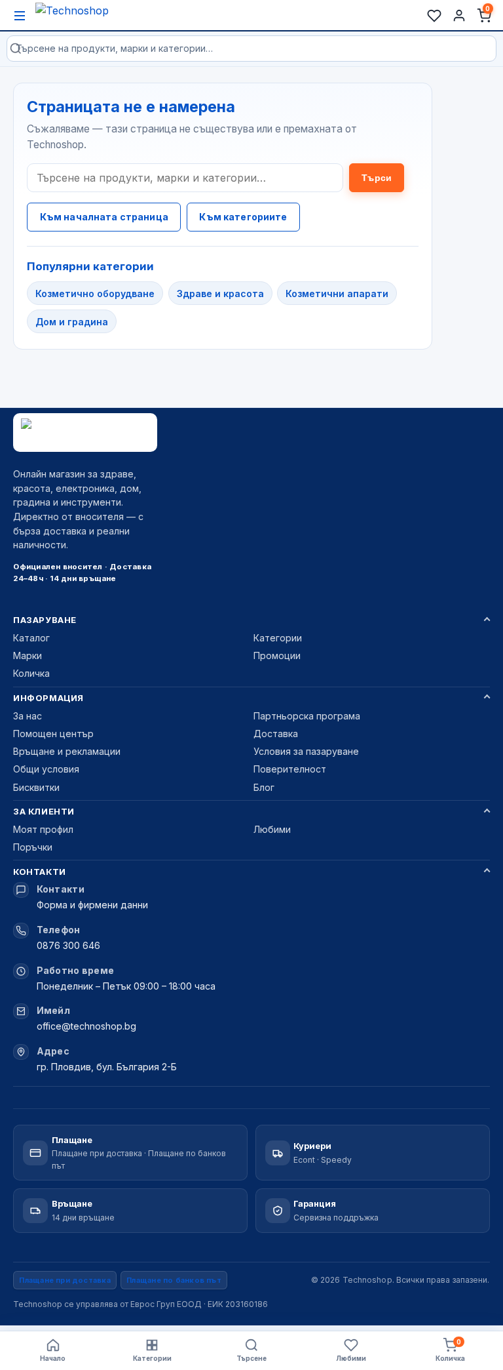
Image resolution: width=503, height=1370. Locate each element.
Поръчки (32, 847)
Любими (272, 829)
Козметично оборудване (95, 293)
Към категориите (243, 216)
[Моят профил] (459, 15)
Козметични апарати (337, 293)
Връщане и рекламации (67, 751)
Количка (31, 673)
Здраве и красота (220, 293)
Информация (48, 698)
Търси (377, 177)
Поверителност (289, 769)
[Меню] (20, 15)
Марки (27, 655)
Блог (263, 787)
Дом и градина (71, 321)
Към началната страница (104, 216)
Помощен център (53, 733)
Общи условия (46, 769)
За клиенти (43, 811)
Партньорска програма (306, 715)
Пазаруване (44, 619)
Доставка (275, 733)
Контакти (39, 871)
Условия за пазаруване (306, 751)
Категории (277, 637)
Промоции (277, 655)
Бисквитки (36, 787)
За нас (27, 715)
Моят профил (43, 829)
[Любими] (434, 15)
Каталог (31, 637)
